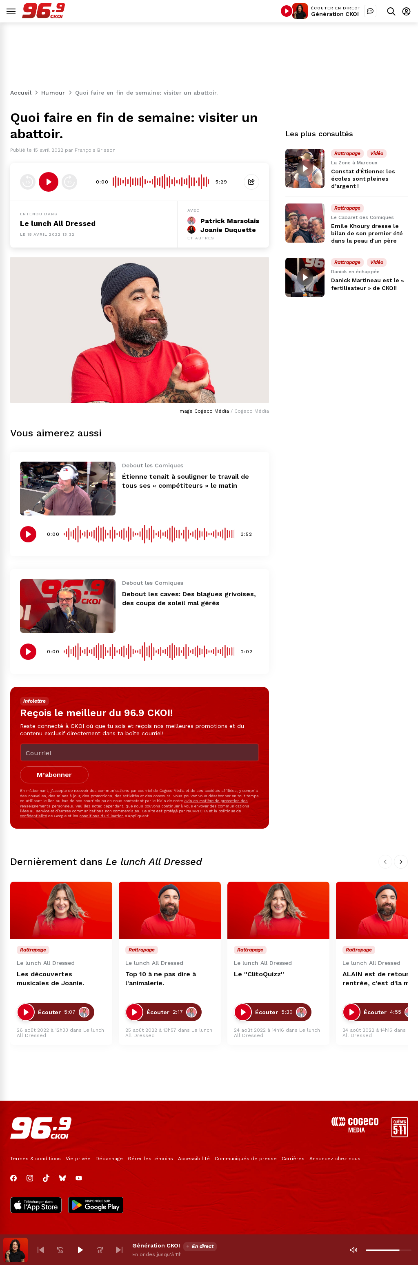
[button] (41, 1250)
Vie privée (78, 1158)
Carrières (293, 1158)
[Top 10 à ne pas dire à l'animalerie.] (170, 910)
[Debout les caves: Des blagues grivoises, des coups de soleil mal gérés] (68, 606)
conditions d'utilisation (102, 816)
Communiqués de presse (246, 1158)
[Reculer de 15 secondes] (28, 182)
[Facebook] (13, 1178)
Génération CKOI (335, 14)
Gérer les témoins (150, 1158)
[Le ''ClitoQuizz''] (278, 910)
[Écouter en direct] (286, 11)
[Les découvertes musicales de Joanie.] (61, 910)
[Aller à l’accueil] (43, 16)
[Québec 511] (399, 1135)
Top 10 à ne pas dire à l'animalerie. (160, 978)
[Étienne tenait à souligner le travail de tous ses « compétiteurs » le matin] (68, 488)
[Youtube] (79, 1178)
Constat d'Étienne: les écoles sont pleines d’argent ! (363, 178)
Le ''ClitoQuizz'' (259, 974)
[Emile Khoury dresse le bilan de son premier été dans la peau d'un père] (305, 223)
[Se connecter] (406, 11)
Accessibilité (194, 1158)
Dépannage (109, 1158)
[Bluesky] (62, 1178)
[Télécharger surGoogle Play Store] (95, 1206)
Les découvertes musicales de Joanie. (50, 978)
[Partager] (251, 182)
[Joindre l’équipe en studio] (370, 11)
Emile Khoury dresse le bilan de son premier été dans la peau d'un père (367, 233)
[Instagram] (30, 1178)
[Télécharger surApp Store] (36, 1206)
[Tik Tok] (46, 1178)
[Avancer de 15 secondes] (69, 182)
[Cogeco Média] (354, 1130)
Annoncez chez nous (334, 1158)
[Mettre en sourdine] (353, 1250)
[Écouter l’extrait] (48, 182)
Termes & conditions (35, 1158)
